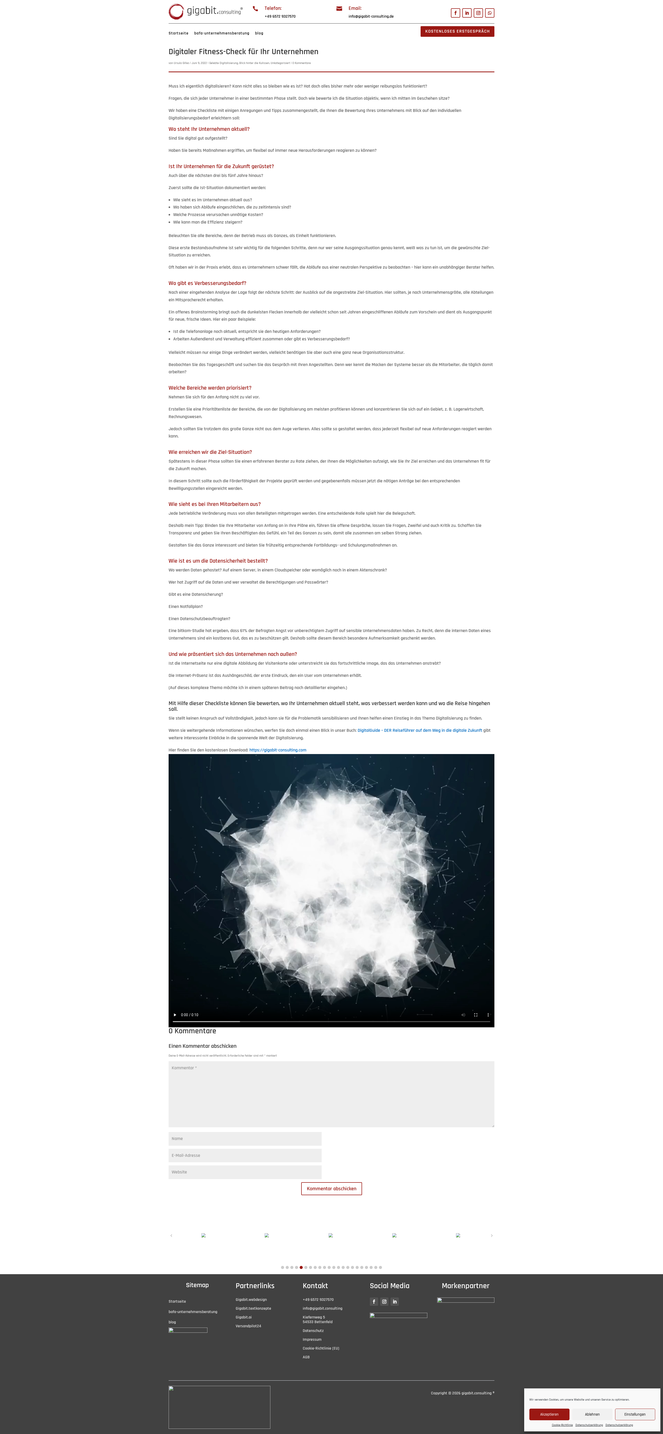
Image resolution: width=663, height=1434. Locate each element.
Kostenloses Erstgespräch (457, 31)
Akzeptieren (549, 1414)
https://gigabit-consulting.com (277, 750)
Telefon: (273, 8)
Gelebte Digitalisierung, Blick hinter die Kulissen (239, 63)
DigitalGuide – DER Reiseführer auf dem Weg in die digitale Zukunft (420, 730)
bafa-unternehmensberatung (221, 33)
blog (259, 33)
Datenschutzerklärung (589, 1425)
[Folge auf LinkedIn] (467, 13)
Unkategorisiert (280, 63)
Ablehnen (592, 1414)
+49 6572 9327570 (280, 16)
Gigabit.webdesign (251, 1299)
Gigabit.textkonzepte (253, 1308)
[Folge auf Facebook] (455, 13)
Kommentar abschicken (331, 1188)
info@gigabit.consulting (322, 1308)
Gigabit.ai (244, 1317)
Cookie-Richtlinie (562, 1425)
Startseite (179, 33)
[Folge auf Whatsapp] (489, 13)
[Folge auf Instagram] (478, 13)
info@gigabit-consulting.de (371, 16)
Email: (355, 8)
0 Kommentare (301, 63)
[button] (282, 1267)
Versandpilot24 (248, 1326)
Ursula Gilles (181, 63)
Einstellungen (635, 1414)
